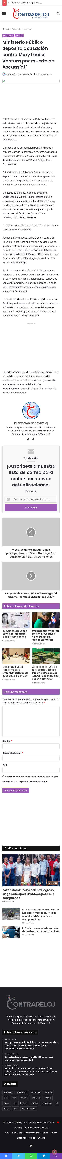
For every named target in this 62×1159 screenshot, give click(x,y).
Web (4, 764)
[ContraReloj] (31, 13)
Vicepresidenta (28, 1108)
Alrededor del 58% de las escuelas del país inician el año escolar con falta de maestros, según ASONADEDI (45, 672)
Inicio (7, 29)
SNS (16, 1108)
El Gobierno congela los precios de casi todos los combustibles (40, 929)
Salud (6, 1108)
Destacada (8, 35)
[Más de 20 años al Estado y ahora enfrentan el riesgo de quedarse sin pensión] (16, 656)
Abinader (8, 1092)
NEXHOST (18, 1127)
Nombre (7, 741)
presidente (46, 1103)
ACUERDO (21, 1092)
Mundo (53, 1132)
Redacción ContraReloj (17, 74)
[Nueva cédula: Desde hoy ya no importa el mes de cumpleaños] (16, 620)
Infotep (48, 1098)
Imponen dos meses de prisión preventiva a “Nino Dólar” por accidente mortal (45, 635)
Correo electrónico (12, 753)
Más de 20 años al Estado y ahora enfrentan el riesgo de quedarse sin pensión (15, 671)
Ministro (34, 1103)
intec (6, 1103)
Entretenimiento (32, 1132)
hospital (24, 1098)
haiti (6, 1098)
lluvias (23, 1103)
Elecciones (35, 1092)
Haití (14, 1098)
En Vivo (41, 1138)
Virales (32, 1138)
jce (14, 1103)
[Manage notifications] (54, 1152)
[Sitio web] (29, 439)
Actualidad (17, 29)
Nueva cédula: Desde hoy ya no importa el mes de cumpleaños (14, 633)
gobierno (48, 1092)
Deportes (21, 1138)
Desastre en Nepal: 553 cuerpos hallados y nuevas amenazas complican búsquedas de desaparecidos (40, 914)
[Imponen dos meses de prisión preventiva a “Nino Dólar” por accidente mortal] (46, 620)
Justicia (27, 29)
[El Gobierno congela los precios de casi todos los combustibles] (11, 932)
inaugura (36, 1098)
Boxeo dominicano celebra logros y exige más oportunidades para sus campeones (28, 894)
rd (57, 1103)
